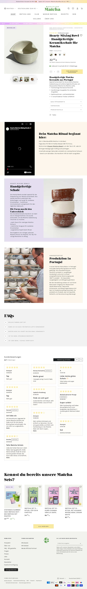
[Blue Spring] (60, 54)
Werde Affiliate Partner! (29, 548)
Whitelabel (24, 545)
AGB (28, 580)
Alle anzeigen (43, 526)
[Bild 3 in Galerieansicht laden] (26, 79)
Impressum (39, 580)
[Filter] (77, 359)
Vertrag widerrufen (11, 569)
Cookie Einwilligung (11, 565)
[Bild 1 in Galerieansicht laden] (15, 79)
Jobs (5, 556)
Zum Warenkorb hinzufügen (72, 71)
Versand (57, 62)
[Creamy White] (51, 54)
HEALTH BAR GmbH (13, 578)
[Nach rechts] (37, 79)
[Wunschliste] (73, 8)
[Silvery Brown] (55, 54)
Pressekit (7, 543)
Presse (6, 554)
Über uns (7, 545)
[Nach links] (10, 79)
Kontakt (7, 559)
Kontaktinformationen (12, 582)
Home (50, 27)
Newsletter (7, 562)
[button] (68, 8)
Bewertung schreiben (64, 359)
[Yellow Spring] (64, 54)
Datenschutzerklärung (19, 580)
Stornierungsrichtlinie (25, 582)
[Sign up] (81, 543)
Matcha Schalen (57, 27)
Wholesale (24, 543)
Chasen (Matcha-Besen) (55, 146)
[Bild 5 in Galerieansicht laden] (32, 79)
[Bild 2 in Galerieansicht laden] (21, 79)
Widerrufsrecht (8, 580)
